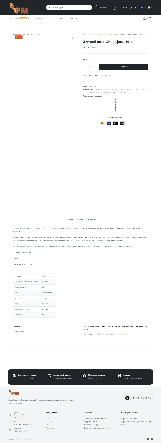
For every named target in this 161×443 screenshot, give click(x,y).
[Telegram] (115, 111)
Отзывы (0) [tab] (92, 219)
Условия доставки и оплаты (94, 419)
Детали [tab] (80, 219)
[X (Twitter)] (115, 102)
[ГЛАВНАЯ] (84, 34)
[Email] (115, 107)
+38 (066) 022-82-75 (106, 7)
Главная (38, 18)
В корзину (124, 67)
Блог (50, 18)
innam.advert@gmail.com (22, 424)
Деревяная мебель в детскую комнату (136, 422)
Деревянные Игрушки (130, 419)
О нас (61, 18)
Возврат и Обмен (90, 422)
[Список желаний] (131, 8)
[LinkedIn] (115, 104)
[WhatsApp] (115, 105)
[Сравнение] (136, 8)
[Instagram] (152, 439)
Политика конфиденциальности (96, 428)
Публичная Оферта (91, 425)
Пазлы (113, 90)
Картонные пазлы (102, 90)
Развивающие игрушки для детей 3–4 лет (110, 92)
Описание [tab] (69, 219)
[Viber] (115, 109)
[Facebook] (115, 100)
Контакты (73, 18)
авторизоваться (121, 334)
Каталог (19, 18)
